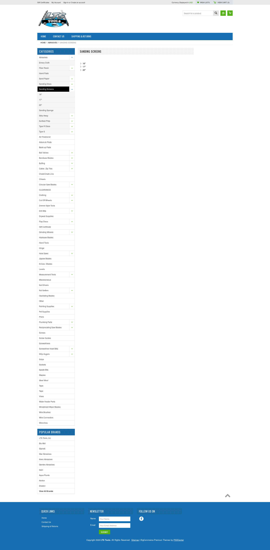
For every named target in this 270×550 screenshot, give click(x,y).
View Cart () (224, 2)
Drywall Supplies (46, 216)
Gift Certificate (45, 226)
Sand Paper (44, 78)
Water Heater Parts (47, 401)
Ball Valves (43, 152)
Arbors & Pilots (45, 142)
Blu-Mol (42, 443)
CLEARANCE (45, 189)
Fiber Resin (44, 68)
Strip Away (43, 115)
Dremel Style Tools (47, 205)
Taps (41, 391)
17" (40, 99)
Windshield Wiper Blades (49, 407)
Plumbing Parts (45, 322)
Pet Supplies (44, 311)
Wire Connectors (46, 417)
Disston (42, 485)
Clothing (42, 195)
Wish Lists (205, 2)
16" (40, 94)
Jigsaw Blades (45, 258)
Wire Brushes (44, 412)
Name (93, 518)
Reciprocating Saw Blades (50, 327)
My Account (56, 2)
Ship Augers (44, 354)
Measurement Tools (47, 274)
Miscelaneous (45, 279)
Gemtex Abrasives (47, 464)
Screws (42, 332)
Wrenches (43, 422)
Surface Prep (44, 120)
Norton (42, 480)
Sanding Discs (45, 83)
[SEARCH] (216, 13)
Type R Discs (44, 126)
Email (92, 524)
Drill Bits (42, 210)
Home (43, 42)
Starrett (42, 448)
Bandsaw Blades (46, 158)
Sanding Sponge (46, 110)
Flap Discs (43, 221)
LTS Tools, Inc (45, 438)
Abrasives (52, 42)
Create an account (78, 2)
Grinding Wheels (46, 232)
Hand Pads (44, 73)
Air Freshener (45, 136)
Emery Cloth (44, 62)
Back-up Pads (45, 147)
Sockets (42, 364)
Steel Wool (43, 380)
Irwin (41, 469)
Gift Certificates (43, 2)
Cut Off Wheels (45, 200)
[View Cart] (230, 13)
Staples (42, 375)
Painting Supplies (46, 306)
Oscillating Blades (46, 295)
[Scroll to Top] (228, 496)
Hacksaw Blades (46, 237)
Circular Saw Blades (47, 184)
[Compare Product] (223, 13)
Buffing (42, 163)
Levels (42, 269)
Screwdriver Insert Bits (48, 348)
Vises (41, 396)
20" (40, 105)
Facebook (141, 519)
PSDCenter (179, 539)
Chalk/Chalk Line (46, 173)
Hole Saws (43, 253)
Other (41, 301)
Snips (41, 359)
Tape (41, 385)
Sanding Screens (46, 89)
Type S (42, 131)
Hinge (41, 248)
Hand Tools (44, 242)
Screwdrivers (44, 343)
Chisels (42, 179)
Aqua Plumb (44, 475)
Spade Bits (43, 369)
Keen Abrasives (45, 459)
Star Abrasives (45, 454)
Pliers (41, 316)
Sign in (65, 2)
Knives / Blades (45, 263)
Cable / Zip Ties (45, 168)
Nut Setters (43, 290)
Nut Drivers (44, 285)
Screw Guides (45, 338)
